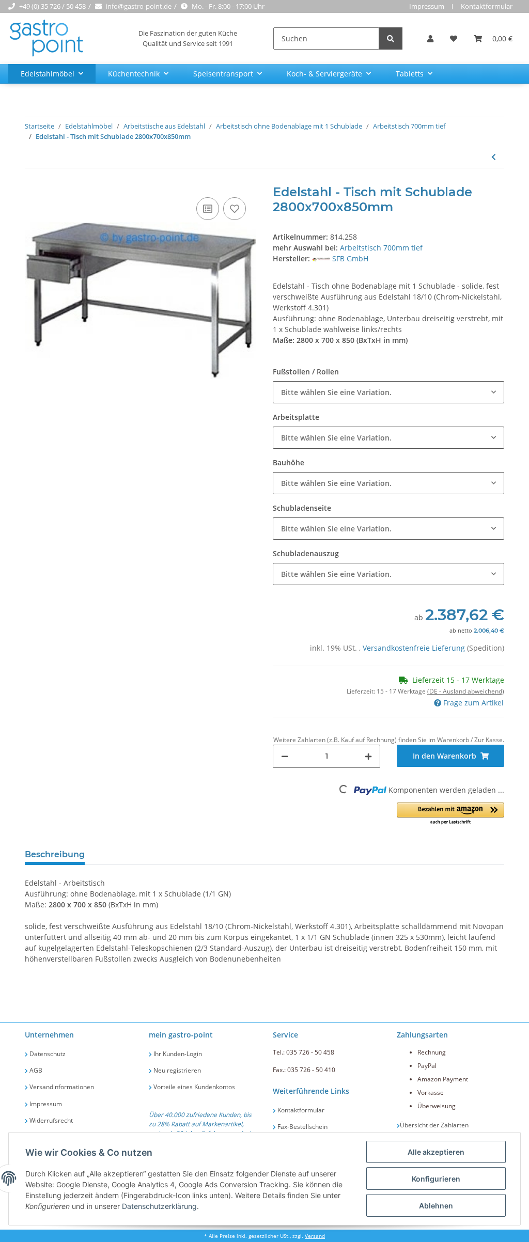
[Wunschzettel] (453, 38)
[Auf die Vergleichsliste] (207, 208)
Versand (315, 1236)
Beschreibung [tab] (55, 854)
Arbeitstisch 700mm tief (381, 248)
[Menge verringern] (284, 756)
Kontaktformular (486, 6)
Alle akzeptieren (436, 1151)
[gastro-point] (47, 38)
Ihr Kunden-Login (177, 1053)
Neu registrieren (176, 1070)
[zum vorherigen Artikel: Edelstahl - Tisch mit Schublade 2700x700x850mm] (493, 157)
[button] (430, 38)
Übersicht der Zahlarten (434, 1125)
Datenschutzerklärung (159, 1206)
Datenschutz (47, 1053)
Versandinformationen (61, 1086)
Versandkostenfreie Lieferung (415, 648)
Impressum (426, 6)
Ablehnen (436, 1205)
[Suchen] (390, 38)
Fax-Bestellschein (302, 1126)
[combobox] (388, 392)
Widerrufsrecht (50, 1120)
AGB (35, 1070)
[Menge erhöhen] (368, 756)
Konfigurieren (436, 1178)
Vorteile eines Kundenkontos (193, 1086)
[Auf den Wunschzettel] (234, 208)
